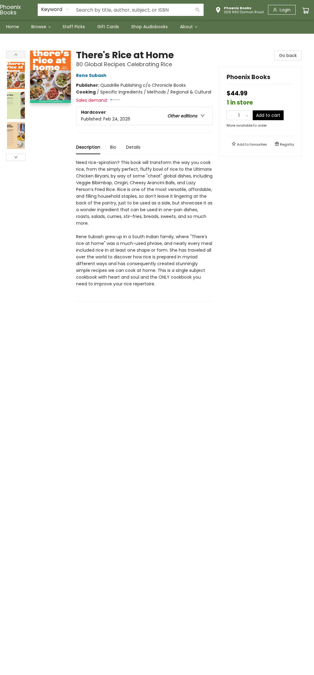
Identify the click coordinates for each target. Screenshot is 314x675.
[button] (239, 11)
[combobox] (55, 9)
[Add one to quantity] (247, 115)
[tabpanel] (144, 230)
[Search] (197, 10)
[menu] (157, 27)
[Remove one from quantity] (231, 115)
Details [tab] (133, 147)
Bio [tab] (113, 147)
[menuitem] (12, 27)
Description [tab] (88, 147)
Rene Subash (91, 75)
